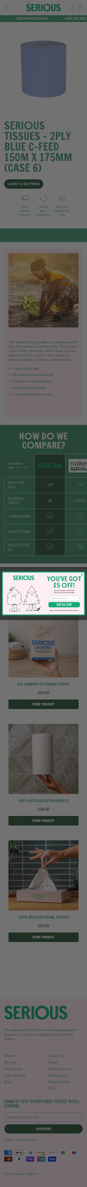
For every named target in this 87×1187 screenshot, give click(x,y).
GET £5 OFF (64, 604)
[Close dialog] (82, 575)
